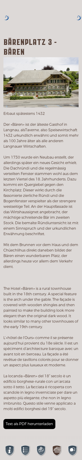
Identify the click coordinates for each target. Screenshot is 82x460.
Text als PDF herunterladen (29, 423)
